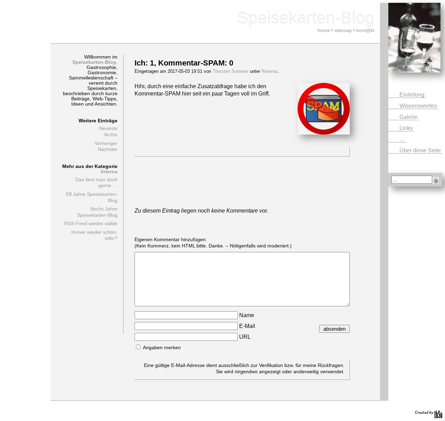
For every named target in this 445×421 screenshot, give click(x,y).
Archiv (111, 134)
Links (406, 128)
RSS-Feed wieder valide (91, 223)
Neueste (108, 128)
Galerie (409, 117)
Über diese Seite (420, 150)
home (323, 30)
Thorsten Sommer (230, 71)
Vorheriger (106, 143)
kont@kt (365, 30)
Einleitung (412, 95)
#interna (269, 71)
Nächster (108, 149)
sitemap (343, 30)
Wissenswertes (418, 106)
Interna (109, 171)
